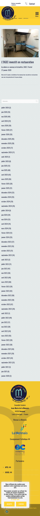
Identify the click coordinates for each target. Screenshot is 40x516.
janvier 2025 (5, 188)
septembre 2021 (6, 362)
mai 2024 (4, 219)
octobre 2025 (5, 148)
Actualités (19, 67)
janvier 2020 (5, 376)
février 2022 (5, 340)
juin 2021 (4, 371)
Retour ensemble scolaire (16, 4)
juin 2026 (4, 112)
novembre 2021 (6, 353)
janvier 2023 (5, 291)
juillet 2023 (5, 264)
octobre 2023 (5, 250)
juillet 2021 (5, 367)
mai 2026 (4, 116)
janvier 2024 (5, 237)
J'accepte (9, 504)
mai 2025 (4, 170)
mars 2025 (4, 179)
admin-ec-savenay (8, 67)
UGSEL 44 (8, 472)
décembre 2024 (6, 192)
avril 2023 (4, 277)
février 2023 (5, 286)
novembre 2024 (6, 197)
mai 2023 (4, 273)
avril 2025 (4, 174)
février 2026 (5, 130)
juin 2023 (4, 268)
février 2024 (5, 233)
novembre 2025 (6, 143)
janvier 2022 (5, 344)
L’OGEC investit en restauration (17, 62)
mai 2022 (4, 326)
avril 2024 (4, 224)
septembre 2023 (6, 255)
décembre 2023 (6, 242)
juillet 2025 (5, 161)
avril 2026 (4, 121)
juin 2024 (4, 215)
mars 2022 (4, 335)
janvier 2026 (5, 134)
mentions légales (33, 508)
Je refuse (21, 504)
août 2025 (4, 157)
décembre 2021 (6, 349)
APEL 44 (8, 467)
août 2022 (4, 313)
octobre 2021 (5, 358)
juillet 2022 (5, 318)
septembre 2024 (6, 206)
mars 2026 (4, 125)
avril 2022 (4, 331)
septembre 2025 (6, 152)
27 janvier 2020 (6, 70)
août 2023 (4, 259)
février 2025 (5, 183)
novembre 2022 (6, 300)
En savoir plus (15, 499)
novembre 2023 (6, 246)
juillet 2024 (5, 210)
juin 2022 (4, 322)
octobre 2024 (5, 201)
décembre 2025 (6, 139)
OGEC (25, 67)
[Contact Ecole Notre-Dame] (27, 4)
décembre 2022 (6, 295)
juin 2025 (4, 165)
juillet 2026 (5, 107)
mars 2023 (4, 282)
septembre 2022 (6, 309)
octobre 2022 (5, 304)
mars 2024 (4, 228)
